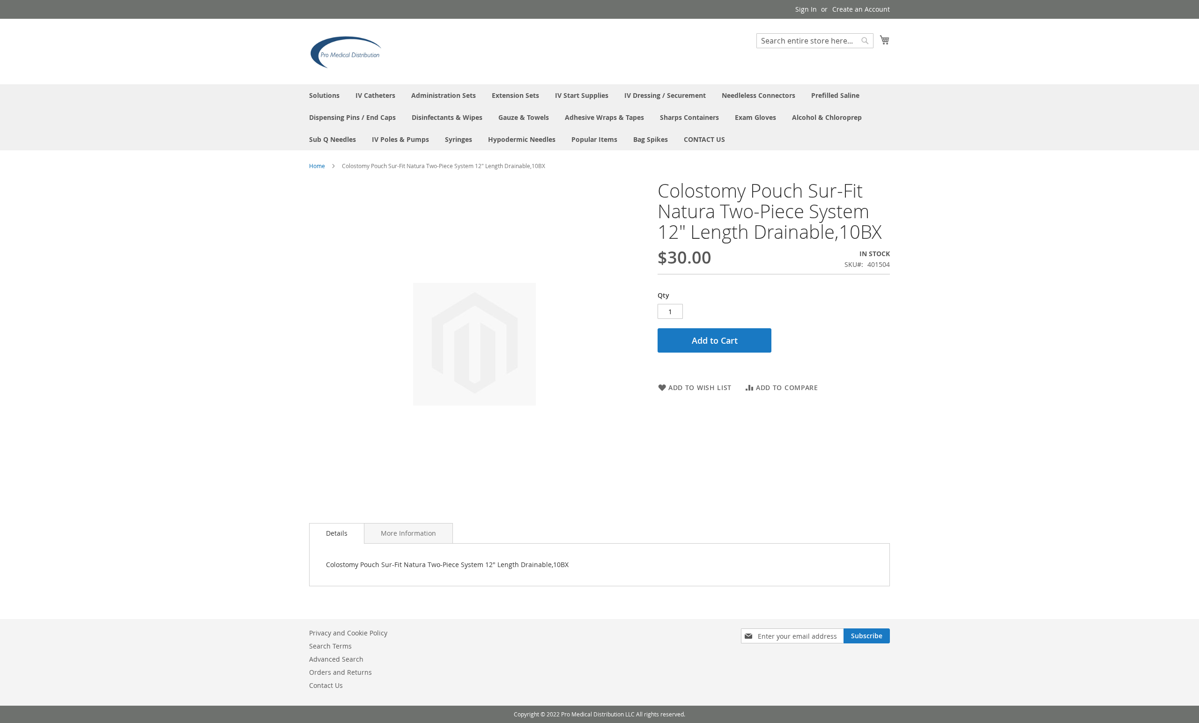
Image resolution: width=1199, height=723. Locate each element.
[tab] (336, 533)
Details (337, 533)
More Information (408, 533)
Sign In (806, 9)
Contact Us (326, 685)
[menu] (599, 117)
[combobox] (814, 40)
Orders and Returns (340, 672)
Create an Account (861, 9)
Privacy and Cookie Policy (348, 632)
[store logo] (349, 51)
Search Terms (330, 646)
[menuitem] (324, 95)
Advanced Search (336, 659)
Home (317, 166)
